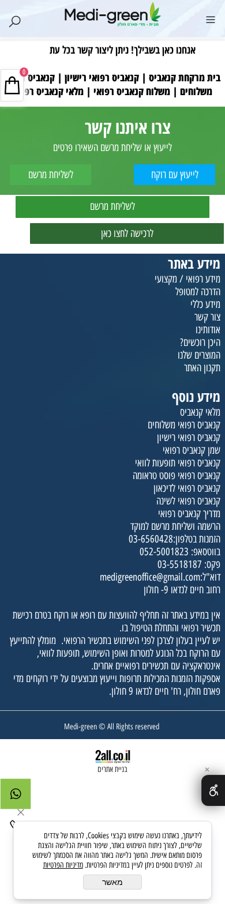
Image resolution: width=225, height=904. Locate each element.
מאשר (112, 882)
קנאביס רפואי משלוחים (184, 425)
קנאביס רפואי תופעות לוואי (177, 463)
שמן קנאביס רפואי (191, 450)
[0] (112, 41)
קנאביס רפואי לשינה (188, 501)
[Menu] (210, 18)
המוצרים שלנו (199, 355)
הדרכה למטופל (197, 291)
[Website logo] (112, 14)
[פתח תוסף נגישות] (213, 790)
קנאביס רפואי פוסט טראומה (176, 475)
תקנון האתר (202, 367)
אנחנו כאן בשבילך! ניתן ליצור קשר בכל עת (123, 49)
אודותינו (208, 329)
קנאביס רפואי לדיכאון (186, 488)
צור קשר (207, 317)
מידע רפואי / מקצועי (187, 279)
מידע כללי (205, 304)
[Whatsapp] (15, 797)
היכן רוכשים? (200, 342)
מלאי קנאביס (200, 412)
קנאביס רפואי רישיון (188, 437)
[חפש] (14, 18)
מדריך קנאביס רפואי (189, 513)
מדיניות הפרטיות (63, 865)
